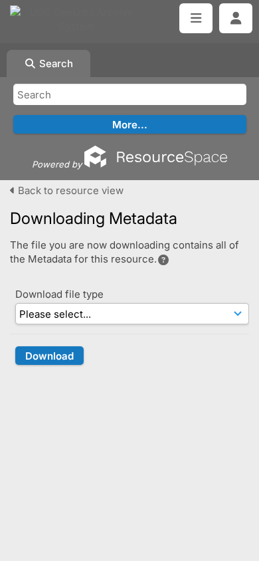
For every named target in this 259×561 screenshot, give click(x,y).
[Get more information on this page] (163, 260)
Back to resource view (69, 190)
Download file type (59, 294)
